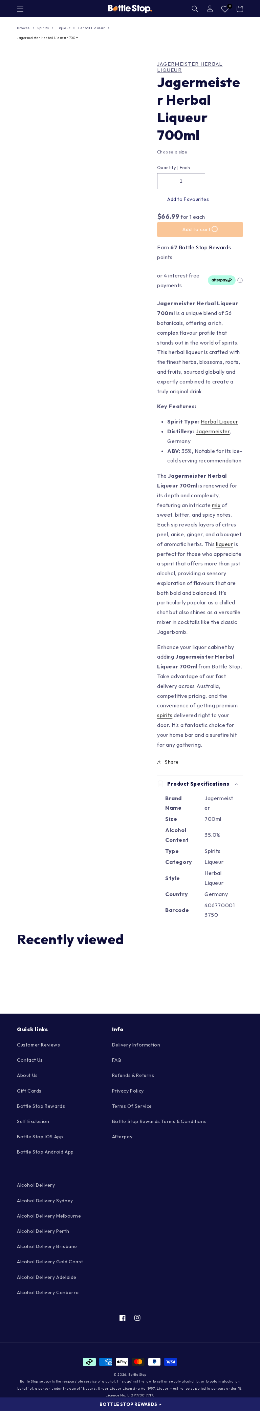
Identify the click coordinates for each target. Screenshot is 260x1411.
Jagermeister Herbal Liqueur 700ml (48, 38)
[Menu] (20, 8)
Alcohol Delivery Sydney (45, 1201)
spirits (164, 715)
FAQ (117, 1060)
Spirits (43, 28)
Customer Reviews (38, 1045)
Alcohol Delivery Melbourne (49, 1216)
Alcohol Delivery (36, 1185)
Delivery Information (136, 1045)
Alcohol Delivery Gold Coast (50, 1262)
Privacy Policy (128, 1091)
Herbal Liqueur (91, 28)
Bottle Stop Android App (45, 1152)
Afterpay (122, 1137)
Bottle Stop (137, 1374)
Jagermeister (213, 431)
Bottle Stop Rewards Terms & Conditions (159, 1121)
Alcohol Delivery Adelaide (47, 1277)
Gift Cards (29, 1091)
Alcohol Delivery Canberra (48, 1292)
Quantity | (167, 167)
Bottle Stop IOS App (40, 1137)
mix (216, 505)
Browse (23, 28)
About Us (27, 1075)
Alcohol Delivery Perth (43, 1231)
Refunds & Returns (133, 1075)
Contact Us (30, 1060)
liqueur (224, 544)
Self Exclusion (33, 1121)
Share (172, 762)
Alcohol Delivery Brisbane (47, 1246)
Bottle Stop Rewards (205, 247)
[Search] (195, 8)
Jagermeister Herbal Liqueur (190, 67)
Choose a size (172, 151)
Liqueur (63, 28)
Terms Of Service (132, 1106)
